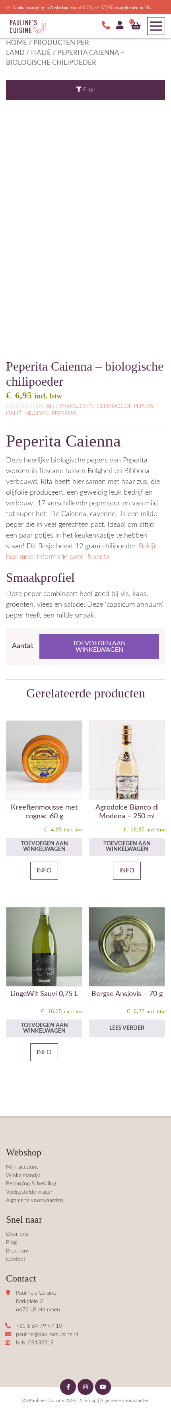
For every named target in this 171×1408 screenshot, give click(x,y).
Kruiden (36, 413)
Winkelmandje (23, 1175)
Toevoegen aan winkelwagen (99, 646)
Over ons (17, 1234)
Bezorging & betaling (31, 1184)
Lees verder (126, 1028)
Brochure (17, 1251)
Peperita (64, 413)
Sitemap (88, 1400)
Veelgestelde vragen (30, 1192)
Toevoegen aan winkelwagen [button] (44, 846)
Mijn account (22, 1167)
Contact (15, 1259)
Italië (41, 53)
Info (44, 870)
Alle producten (70, 406)
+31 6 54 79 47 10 (39, 1326)
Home (16, 43)
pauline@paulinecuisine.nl (47, 1334)
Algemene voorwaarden (34, 1200)
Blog (11, 1242)
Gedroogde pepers (125, 406)
